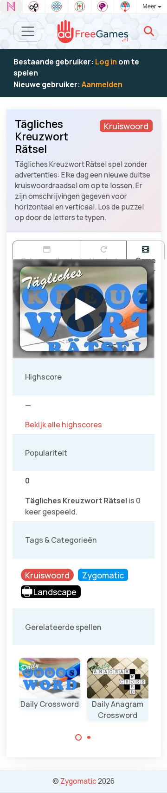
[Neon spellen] (11, 6)
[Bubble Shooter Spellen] (125, 6)
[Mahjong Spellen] (79, 6)
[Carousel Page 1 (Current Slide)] (78, 737)
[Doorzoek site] (149, 31)
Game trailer (145, 257)
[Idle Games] (34, 6)
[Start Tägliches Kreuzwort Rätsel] (83, 308)
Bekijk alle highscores (63, 424)
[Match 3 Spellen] (56, 6)
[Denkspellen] (102, 6)
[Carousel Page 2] (89, 737)
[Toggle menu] (28, 31)
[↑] (153, 775)
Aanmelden (102, 84)
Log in (106, 62)
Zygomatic (78, 781)
